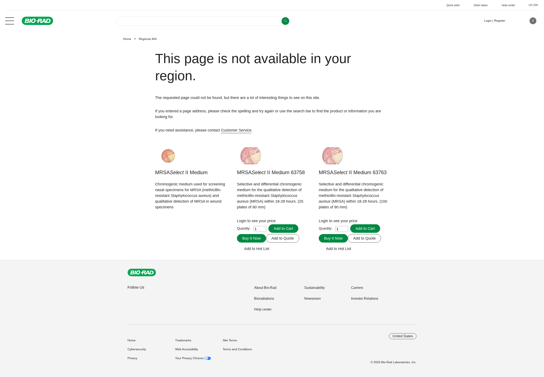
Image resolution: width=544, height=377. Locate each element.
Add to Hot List (256, 249)
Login (242, 221)
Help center (263, 309)
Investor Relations (364, 298)
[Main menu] (9, 20)
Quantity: (243, 228)
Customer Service (236, 130)
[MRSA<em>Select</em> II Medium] (168, 158)
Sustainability (314, 287)
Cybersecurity (137, 349)
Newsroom (312, 298)
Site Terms (230, 340)
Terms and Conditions (237, 349)
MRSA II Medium (181, 172)
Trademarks (183, 340)
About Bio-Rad (265, 287)
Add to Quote (282, 238)
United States (402, 336)
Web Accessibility (186, 349)
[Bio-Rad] (142, 272)
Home (127, 39)
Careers (357, 287)
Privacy (132, 358)
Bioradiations (264, 298)
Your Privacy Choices (189, 358)
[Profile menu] (514, 21)
